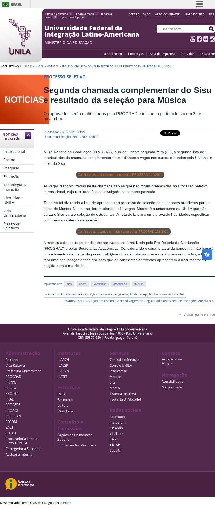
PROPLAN (13, 416)
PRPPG (11, 382)
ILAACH (63, 360)
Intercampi (118, 371)
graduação (120, 284)
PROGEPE (13, 405)
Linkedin (116, 428)
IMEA (61, 394)
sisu (69, 284)
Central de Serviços (124, 360)
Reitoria (12, 360)
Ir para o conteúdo (58, 13)
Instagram (212, 39)
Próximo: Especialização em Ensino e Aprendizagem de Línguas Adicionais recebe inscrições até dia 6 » (138, 301)
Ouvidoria (65, 411)
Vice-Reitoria (15, 365)
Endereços (136, 54)
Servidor (188, 54)
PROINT (12, 393)
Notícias (52, 66)
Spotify (115, 450)
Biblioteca (65, 400)
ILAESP (62, 365)
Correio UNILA (121, 365)
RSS (211, 14)
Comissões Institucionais (76, 445)
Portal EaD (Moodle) (125, 399)
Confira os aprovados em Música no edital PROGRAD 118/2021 (123, 231)
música (138, 284)
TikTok (115, 445)
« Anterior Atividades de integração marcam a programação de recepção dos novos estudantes (115, 294)
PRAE (10, 399)
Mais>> (167, 364)
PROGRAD (13, 377)
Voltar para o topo (199, 314)
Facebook (199, 39)
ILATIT (62, 377)
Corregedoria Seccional (23, 449)
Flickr (205, 39)
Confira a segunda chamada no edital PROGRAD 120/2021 (120, 175)
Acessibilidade (139, 14)
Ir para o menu (86, 13)
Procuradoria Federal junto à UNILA (22, 440)
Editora (63, 405)
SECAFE (11, 433)
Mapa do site (194, 14)
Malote (115, 377)
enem (82, 284)
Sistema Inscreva (123, 393)
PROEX (11, 388)
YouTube (192, 39)
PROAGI (12, 410)
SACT (9, 427)
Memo (115, 388)
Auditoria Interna (19, 454)
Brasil (16, 4)
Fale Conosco (112, 54)
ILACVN (63, 371)
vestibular (100, 284)
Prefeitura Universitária (23, 371)
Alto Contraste (167, 14)
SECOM (11, 422)
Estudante (207, 54)
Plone (67, 503)
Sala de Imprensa (162, 54)
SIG (112, 382)
